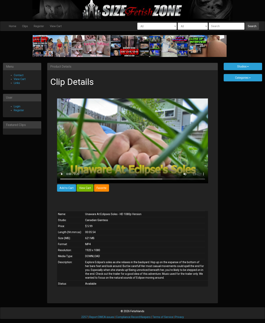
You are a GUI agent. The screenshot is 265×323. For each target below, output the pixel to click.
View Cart (56, 26)
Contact (18, 75)
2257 (84, 317)
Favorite (102, 187)
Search (252, 26)
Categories (242, 77)
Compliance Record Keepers (133, 317)
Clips (25, 26)
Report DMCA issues (101, 317)
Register (39, 26)
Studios (242, 66)
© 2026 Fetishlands (132, 311)
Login (17, 106)
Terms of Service (162, 317)
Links (17, 82)
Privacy (179, 317)
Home (12, 26)
